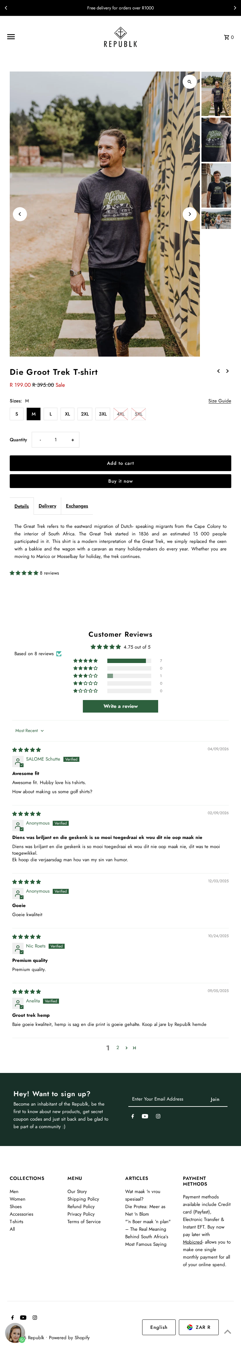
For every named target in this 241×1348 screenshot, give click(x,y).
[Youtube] (145, 1117)
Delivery (47, 505)
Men (14, 1191)
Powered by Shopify (69, 1337)
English (159, 1327)
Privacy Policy (81, 1214)
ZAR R (203, 1327)
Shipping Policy (83, 1199)
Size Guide (219, 401)
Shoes (16, 1206)
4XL (121, 414)
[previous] (218, 370)
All (12, 1229)
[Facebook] (132, 1117)
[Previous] (6, 8)
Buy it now (120, 481)
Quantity (18, 439)
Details (21, 506)
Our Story (77, 1191)
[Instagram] (158, 1117)
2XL (85, 414)
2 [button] (117, 1047)
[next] (227, 370)
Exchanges (77, 505)
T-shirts (16, 1221)
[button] (25, 573)
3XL (103, 414)
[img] (26, 749)
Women (17, 1199)
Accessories (21, 1214)
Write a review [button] (121, 706)
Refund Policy (81, 1206)
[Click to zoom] (190, 82)
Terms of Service (84, 1221)
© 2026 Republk (28, 1337)
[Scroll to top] (228, 1331)
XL (67, 414)
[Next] (234, 8)
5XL (138, 414)
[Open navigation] (50, 37)
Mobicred (192, 1242)
